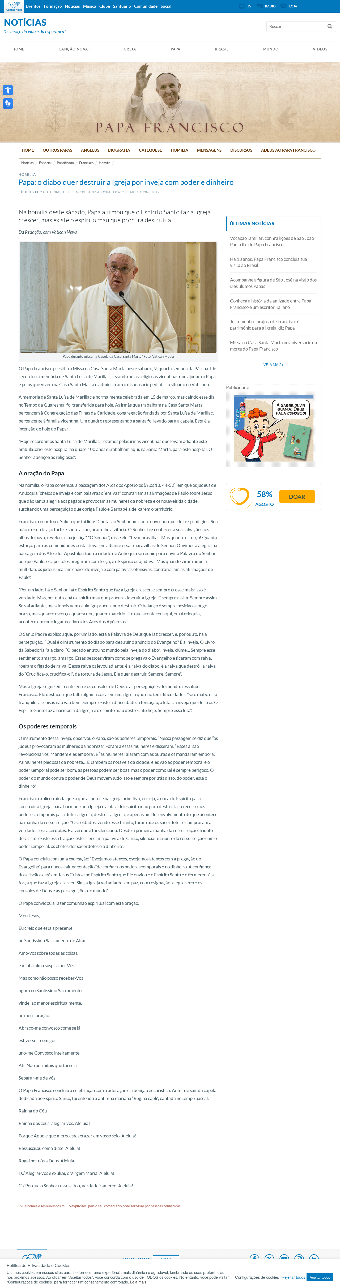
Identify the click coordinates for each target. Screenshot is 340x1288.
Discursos (241, 150)
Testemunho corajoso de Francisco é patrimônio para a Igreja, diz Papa (264, 324)
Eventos (33, 6)
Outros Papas (57, 150)
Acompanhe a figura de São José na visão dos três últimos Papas (273, 283)
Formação (53, 6)
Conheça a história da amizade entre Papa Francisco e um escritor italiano (270, 304)
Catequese (150, 150)
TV (249, 6)
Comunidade (146, 6)
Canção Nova (73, 49)
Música (89, 6)
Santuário (122, 6)
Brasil (222, 49)
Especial (45, 163)
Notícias (27, 163)
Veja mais (274, 365)
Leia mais (138, 1282)
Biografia (119, 150)
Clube (104, 6)
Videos (320, 49)
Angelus (90, 150)
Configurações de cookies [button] (257, 1277)
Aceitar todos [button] (320, 1277)
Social (166, 6)
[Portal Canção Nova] (14, 6)
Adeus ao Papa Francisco (288, 150)
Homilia (179, 150)
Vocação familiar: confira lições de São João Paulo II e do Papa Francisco (272, 241)
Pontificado (65, 163)
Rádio (270, 6)
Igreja (129, 49)
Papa (176, 49)
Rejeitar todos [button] (293, 1277)
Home (28, 150)
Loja (293, 6)
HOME (18, 49)
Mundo (271, 49)
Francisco (86, 163)
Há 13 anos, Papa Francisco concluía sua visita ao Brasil (268, 262)
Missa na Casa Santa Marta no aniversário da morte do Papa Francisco (273, 345)
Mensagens (209, 150)
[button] (8, 90)
